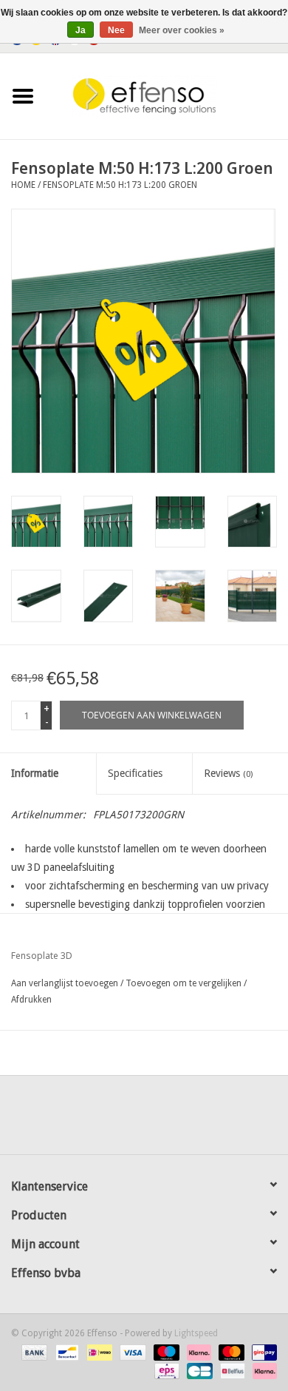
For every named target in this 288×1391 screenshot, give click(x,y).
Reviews (228, 773)
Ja (80, 30)
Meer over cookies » (181, 30)
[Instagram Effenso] (197, 1120)
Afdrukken (31, 999)
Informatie (34, 773)
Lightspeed (196, 1333)
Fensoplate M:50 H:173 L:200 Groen (120, 185)
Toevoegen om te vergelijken (185, 983)
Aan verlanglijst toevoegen (64, 983)
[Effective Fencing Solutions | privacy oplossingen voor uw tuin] (167, 95)
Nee (116, 30)
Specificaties (135, 773)
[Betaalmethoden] (32, 1352)
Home (23, 185)
